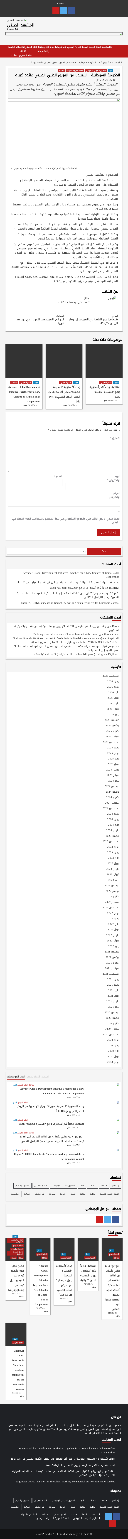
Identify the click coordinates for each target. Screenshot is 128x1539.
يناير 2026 (113, 715)
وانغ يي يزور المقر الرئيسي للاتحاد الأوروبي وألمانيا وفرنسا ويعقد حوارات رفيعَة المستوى (66, 628)
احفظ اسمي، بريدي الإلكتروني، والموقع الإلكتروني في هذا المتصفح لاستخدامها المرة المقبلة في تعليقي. (66, 520)
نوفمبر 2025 (112, 726)
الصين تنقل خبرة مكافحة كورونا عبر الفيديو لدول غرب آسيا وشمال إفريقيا (16, 1277)
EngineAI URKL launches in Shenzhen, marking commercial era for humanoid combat (70, 603)
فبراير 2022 (113, 941)
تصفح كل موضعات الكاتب (73, 302)
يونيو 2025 (113, 753)
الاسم (58, 476)
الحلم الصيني (31, 47)
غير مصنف (39, 1194)
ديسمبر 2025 (112, 720)
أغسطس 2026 (111, 676)
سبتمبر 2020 (112, 1029)
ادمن (98, 80)
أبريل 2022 (113, 930)
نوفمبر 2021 (112, 957)
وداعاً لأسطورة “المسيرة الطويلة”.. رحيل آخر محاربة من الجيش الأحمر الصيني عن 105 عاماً (64, 394)
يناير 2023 (113, 880)
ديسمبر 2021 (112, 952)
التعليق (115, 438)
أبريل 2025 (113, 764)
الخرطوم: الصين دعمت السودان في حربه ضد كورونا (40, 319)
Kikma (115, 626)
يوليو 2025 (113, 748)
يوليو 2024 (113, 814)
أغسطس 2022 (111, 908)
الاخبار (84, 1514)
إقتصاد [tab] (45, 1076)
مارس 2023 (112, 869)
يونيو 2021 (113, 985)
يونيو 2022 (113, 919)
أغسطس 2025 (111, 742)
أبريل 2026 (113, 698)
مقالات (109, 47)
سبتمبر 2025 (112, 737)
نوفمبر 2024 (112, 792)
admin (21, 1296)
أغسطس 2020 (111, 1035)
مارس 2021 (112, 1001)
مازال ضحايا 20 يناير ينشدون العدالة (51, 642)
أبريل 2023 (113, 863)
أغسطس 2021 (111, 974)
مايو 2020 (113, 1051)
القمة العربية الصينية (91, 47)
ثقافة (23, 51)
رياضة (46, 51)
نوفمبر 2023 (112, 836)
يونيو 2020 (113, 1046)
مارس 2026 (112, 704)
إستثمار (40, 47)
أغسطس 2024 (111, 808)
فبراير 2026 (113, 709)
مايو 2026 (113, 692)
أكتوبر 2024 (112, 797)
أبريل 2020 (113, 1057)
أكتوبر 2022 (112, 897)
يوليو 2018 (113, 1062)
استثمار (45, 1514)
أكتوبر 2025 (112, 731)
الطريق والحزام (51, 47)
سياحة (41, 51)
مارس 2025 (112, 770)
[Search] (119, 48)
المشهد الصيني (20, 25)
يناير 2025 (113, 781)
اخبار (17, 47)
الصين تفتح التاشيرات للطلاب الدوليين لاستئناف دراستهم (67, 653)
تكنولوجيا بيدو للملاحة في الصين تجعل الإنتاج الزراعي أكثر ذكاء (93, 319)
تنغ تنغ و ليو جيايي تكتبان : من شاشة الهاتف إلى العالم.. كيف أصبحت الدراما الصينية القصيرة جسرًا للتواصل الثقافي (68, 595)
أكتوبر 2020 (112, 1023)
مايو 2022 (113, 924)
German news (111, 634)
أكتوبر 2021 (112, 963)
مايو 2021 (113, 990)
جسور (103, 47)
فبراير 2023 (113, 874)
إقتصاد (22, 47)
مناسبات (28, 55)
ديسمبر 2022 (112, 885)
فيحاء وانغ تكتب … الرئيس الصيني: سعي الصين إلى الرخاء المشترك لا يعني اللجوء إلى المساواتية (66, 648)
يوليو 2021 (113, 979)
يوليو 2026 (113, 681)
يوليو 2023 (113, 847)
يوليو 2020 (113, 1040)
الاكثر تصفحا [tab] (33, 1076)
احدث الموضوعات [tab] (16, 1076)
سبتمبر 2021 (112, 968)
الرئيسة (11, 47)
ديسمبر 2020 (112, 1012)
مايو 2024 (113, 825)
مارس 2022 (112, 935)
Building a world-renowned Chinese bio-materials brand (65, 634)
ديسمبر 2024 (112, 786)
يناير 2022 (113, 946)
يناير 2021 (113, 1007)
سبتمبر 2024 (112, 803)
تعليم (21, 55)
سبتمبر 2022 (112, 902)
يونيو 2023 (113, 852)
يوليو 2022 (113, 913)
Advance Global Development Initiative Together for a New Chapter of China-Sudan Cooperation (24, 394)
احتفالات (15, 55)
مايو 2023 (113, 858)
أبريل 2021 (113, 996)
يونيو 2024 (113, 819)
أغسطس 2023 (111, 841)
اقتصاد (74, 1514)
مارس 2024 (112, 830)
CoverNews (43, 1534)
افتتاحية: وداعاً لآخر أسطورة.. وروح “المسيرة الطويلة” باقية (104, 392)
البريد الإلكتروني (113, 478)
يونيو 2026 (113, 687)
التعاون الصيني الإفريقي (69, 47)
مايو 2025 (113, 759)
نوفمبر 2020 (112, 1018)
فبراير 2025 (113, 775)
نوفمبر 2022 (112, 891)
